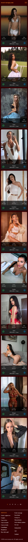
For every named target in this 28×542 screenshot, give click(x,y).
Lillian (13, 372)
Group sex (17, 517)
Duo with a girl (5, 532)
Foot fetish (17, 515)
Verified (16, 534)
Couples (3, 518)
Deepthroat (4, 529)
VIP (16, 531)
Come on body (4, 525)
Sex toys (17, 524)
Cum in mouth (4, 522)
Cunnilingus (4, 527)
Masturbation (18, 520)
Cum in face (4, 520)
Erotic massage (18, 513)
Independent (18, 528)
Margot (13, 413)
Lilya (13, 455)
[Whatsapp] (3, 43)
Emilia (13, 290)
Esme (13, 125)
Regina (13, 496)
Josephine (13, 207)
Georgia (13, 42)
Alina (13, 84)
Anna (13, 331)
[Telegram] (24, 43)
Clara (13, 249)
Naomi (13, 166)
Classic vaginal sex (5, 515)
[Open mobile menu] (26, 2)
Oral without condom (20, 522)
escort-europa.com (7, 2)
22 (20, 504)
